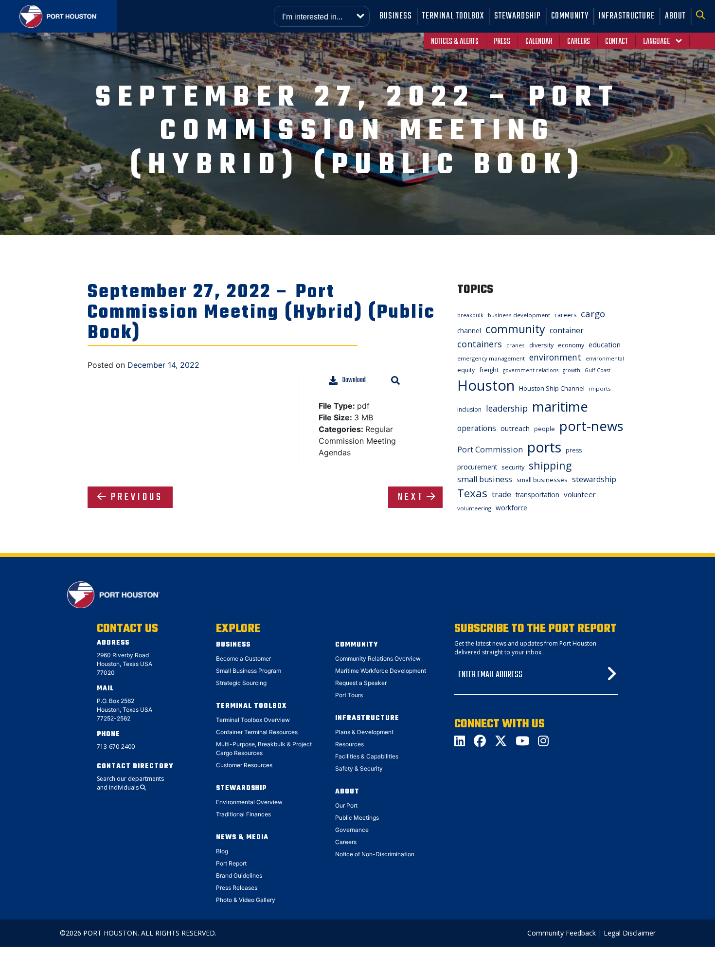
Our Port (346, 805)
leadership (507, 408)
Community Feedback (561, 932)
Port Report (231, 863)
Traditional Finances (243, 814)
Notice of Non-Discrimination (374, 854)
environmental (605, 358)
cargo (593, 313)
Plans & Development (364, 732)
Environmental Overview (249, 802)
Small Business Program (248, 670)
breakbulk (470, 315)
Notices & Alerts (455, 42)
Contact (616, 42)
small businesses (542, 479)
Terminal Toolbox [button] (453, 16)
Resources (349, 744)
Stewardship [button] (517, 16)
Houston (486, 385)
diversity (541, 345)
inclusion (469, 409)
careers (565, 315)
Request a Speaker (361, 682)
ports (544, 446)
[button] (703, 16)
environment (555, 357)
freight (489, 369)
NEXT (411, 497)
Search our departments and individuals (130, 783)
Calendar (538, 42)
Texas (472, 493)
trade (501, 494)
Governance (352, 829)
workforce (511, 507)
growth (571, 370)
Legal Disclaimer (630, 932)
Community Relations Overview (378, 658)
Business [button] (395, 16)
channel (469, 330)
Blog (222, 851)
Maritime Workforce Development (380, 670)
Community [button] (570, 16)
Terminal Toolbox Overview (253, 719)
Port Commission (490, 449)
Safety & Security (359, 768)
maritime (560, 406)
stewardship (594, 479)
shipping (550, 465)
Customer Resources (244, 765)
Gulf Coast (597, 370)
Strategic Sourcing (241, 682)
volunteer (580, 494)
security (512, 467)
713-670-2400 (116, 746)
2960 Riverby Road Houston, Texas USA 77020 (124, 663)
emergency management (491, 358)
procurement (477, 466)
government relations (530, 370)
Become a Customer (243, 658)
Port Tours (349, 695)
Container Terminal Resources (257, 732)
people (544, 429)
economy (571, 345)
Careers (578, 42)
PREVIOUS (137, 497)
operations (476, 428)
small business (484, 479)
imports (600, 388)
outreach (515, 428)
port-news (591, 426)
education (605, 344)
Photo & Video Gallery (245, 899)
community (515, 329)
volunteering (474, 508)
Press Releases (236, 887)
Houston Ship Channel (552, 388)
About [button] (675, 16)
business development (519, 315)
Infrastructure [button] (627, 16)
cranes (515, 345)
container (567, 330)
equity (466, 370)
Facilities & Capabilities (366, 756)
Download (354, 380)
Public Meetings (357, 817)
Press (502, 42)
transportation (537, 494)
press (574, 450)
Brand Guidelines (239, 875)
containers (479, 344)
